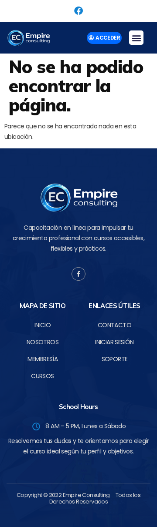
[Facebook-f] (78, 274)
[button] (136, 37)
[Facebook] (78, 11)
